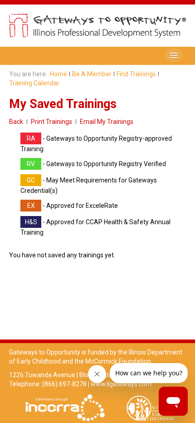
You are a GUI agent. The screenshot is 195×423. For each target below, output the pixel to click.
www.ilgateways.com (121, 384)
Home (58, 74)
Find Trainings (136, 74)
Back (16, 121)
